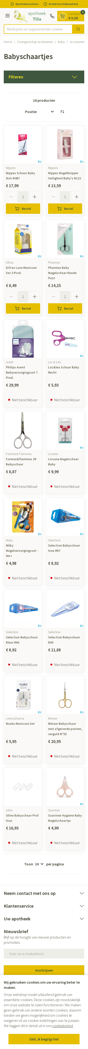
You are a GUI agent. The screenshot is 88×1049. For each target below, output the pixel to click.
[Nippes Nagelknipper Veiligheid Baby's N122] (65, 145)
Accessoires (78, 42)
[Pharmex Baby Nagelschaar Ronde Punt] (65, 239)
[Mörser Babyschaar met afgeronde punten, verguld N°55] (65, 695)
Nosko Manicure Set (20, 723)
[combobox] (38, 29)
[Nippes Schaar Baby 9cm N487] (23, 145)
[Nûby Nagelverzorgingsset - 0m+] (23, 517)
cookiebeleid (62, 1025)
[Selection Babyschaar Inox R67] (65, 517)
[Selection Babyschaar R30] (65, 609)
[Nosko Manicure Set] (23, 695)
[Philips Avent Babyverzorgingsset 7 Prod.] (23, 339)
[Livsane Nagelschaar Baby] (65, 430)
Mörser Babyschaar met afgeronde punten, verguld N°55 (65, 728)
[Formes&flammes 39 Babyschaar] (23, 430)
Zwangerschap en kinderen (35, 42)
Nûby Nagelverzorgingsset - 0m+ (22, 550)
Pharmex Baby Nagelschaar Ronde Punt (62, 272)
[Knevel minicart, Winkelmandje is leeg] (62, 16)
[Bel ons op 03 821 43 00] (52, 16)
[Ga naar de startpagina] (30, 16)
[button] (44, 77)
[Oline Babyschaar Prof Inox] (23, 787)
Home (8, 42)
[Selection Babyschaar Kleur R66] (23, 609)
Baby (61, 42)
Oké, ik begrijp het (44, 1039)
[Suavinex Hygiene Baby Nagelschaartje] (65, 787)
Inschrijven (44, 970)
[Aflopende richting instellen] (62, 111)
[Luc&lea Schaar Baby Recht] (65, 339)
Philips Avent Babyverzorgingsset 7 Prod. (22, 372)
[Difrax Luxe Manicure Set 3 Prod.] (23, 239)
